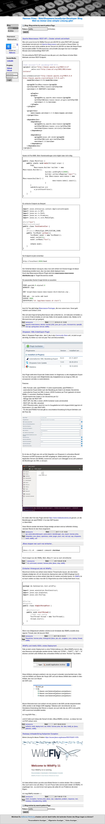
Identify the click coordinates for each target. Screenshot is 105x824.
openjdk (79, 324)
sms (70, 638)
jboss (39, 536)
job (57, 638)
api (27, 534)
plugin (55, 536)
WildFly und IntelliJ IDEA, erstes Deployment (40, 645)
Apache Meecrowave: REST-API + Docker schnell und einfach (46, 38)
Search (10, 28)
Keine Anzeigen (71, 820)
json (64, 324)
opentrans (44, 536)
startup (74, 638)
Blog (8, 25)
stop (58, 563)
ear (45, 726)
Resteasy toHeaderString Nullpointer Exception (40, 733)
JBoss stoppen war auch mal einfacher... (38, 543)
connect (40, 563)
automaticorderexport (35, 534)
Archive (11, 31)
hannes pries (50, 324)
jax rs (61, 324)
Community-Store (62, 335)
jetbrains (28, 728)
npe (52, 799)
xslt (36, 538)
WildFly (77, 576)
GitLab (9, 70)
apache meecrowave (33, 324)
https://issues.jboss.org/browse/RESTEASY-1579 (61, 737)
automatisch (47, 534)
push (59, 536)
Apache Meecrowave (49, 44)
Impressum (11, 36)
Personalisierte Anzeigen (37, 820)
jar (72, 726)
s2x (60, 638)
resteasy (28, 801)
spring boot (35, 326)
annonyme (29, 322)
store (27, 538)
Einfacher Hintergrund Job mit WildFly (37, 568)
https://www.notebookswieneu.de (60, 518)
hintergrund (47, 638)
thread (80, 638)
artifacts (28, 726)
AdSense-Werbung (28, 817)
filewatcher (29, 638)
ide (62, 726)
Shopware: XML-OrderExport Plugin (36, 332)
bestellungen (56, 534)
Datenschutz (12, 39)
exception (33, 799)
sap (72, 536)
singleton (65, 638)
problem (64, 799)
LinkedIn (10, 61)
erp (63, 534)
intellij (69, 726)
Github (9, 68)
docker (43, 324)
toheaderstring (37, 801)
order (50, 536)
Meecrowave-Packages (47, 308)
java (56, 324)
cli (28, 563)
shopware (77, 536)
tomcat (42, 326)
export (67, 534)
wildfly (47, 326)
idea (65, 726)
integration (29, 536)
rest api (28, 326)
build (33, 726)
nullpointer (57, 799)
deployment (39, 726)
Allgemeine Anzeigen (55, 820)
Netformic (12, 53)
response (71, 799)
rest (63, 536)
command (33, 563)
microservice (71, 324)
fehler (49, 726)
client (27, 799)
